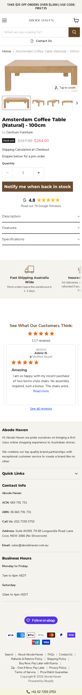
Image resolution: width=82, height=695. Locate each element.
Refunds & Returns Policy (26, 659)
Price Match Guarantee (54, 672)
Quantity (8, 163)
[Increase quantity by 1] (38, 172)
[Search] (74, 32)
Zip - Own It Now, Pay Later (28, 668)
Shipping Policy (56, 659)
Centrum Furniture (20, 132)
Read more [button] (41, 391)
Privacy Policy (57, 668)
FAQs (51, 654)
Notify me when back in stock (37, 186)
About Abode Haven (30, 654)
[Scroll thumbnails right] (76, 103)
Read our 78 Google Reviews (41, 206)
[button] (41, 216)
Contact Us (66, 654)
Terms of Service (25, 672)
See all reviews (41, 409)
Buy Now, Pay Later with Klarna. (38, 663)
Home (6, 51)
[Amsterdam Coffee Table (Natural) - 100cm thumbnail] (16, 103)
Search (9, 654)
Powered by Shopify (41, 681)
